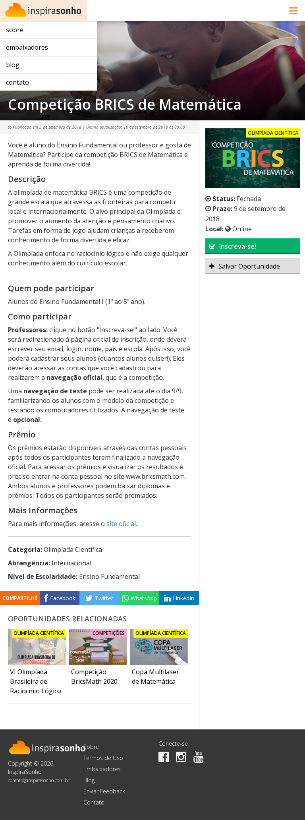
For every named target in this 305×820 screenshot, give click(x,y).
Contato (17, 82)
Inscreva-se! (237, 246)
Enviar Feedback (104, 791)
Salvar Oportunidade (249, 266)
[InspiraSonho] (43, 10)
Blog (12, 64)
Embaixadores (27, 47)
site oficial (121, 523)
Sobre (14, 29)
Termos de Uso (103, 758)
